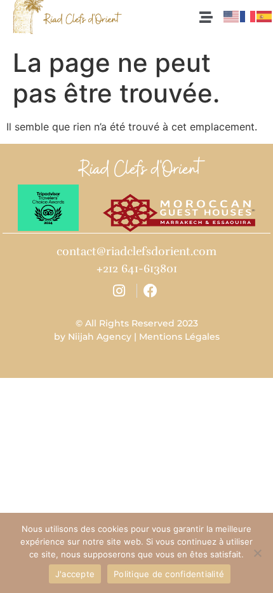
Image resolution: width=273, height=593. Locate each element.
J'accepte (75, 574)
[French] (248, 15)
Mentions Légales (179, 336)
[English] (231, 15)
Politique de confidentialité (169, 574)
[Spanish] (264, 15)
